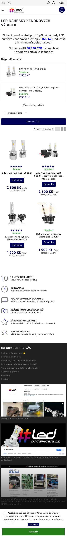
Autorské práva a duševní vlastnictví (20, 368)
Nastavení (33, 524)
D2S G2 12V (34, 48)
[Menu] (3, 9)
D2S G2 (47, 39)
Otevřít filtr (33, 121)
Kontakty (6, 375)
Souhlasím (33, 531)
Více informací (56, 519)
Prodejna (5, 379)
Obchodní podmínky (11, 356)
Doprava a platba (10, 371)
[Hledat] (48, 3)
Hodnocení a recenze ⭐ (13, 353)
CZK (61, 3)
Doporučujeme (15, 113)
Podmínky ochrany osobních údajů (18, 360)
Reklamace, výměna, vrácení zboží (19, 364)
